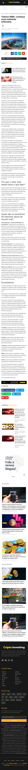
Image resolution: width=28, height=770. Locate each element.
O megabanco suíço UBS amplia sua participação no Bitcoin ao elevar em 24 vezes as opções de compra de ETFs (14, 556)
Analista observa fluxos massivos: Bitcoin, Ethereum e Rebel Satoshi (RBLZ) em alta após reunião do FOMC (20, 439)
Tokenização (6, 13)
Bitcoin (4, 495)
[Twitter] (12, 660)
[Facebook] (2, 660)
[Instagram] (9, 660)
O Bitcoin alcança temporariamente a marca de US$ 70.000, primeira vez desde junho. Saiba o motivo (13, 531)
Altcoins (5, 576)
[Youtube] (5, 660)
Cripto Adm (4, 511)
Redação (16, 418)
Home (2, 13)
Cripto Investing (13, 763)
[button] (3, 2)
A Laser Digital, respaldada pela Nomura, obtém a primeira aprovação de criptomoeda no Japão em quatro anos (13, 607)
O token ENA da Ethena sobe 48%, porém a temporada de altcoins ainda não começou (19, 70)
